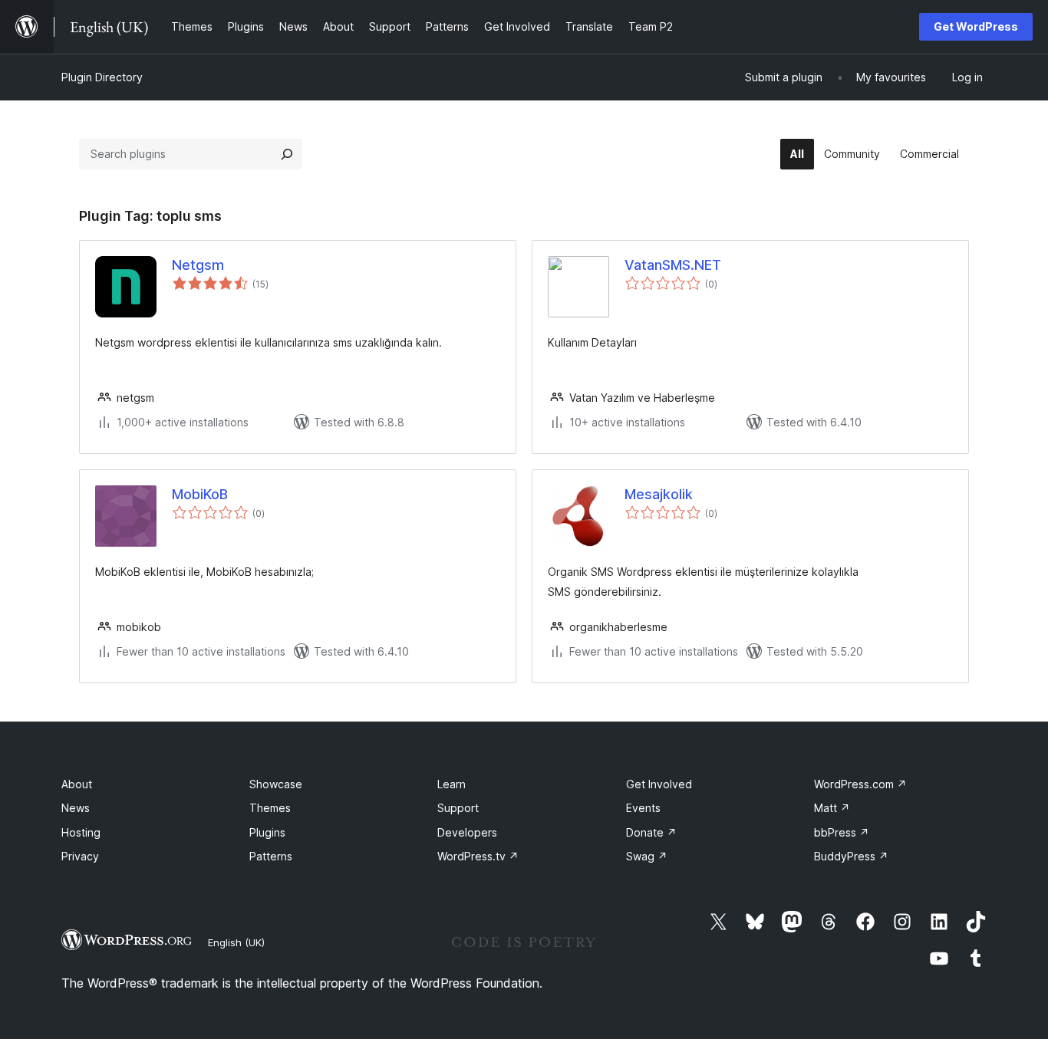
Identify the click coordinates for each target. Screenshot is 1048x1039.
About (76, 784)
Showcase (275, 784)
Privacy (80, 856)
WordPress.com (860, 784)
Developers (467, 832)
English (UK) (236, 942)
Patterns (270, 856)
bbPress (841, 832)
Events (643, 807)
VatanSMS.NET (673, 265)
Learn (451, 784)
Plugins (267, 832)
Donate (651, 832)
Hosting (81, 832)
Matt (832, 807)
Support (458, 807)
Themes (270, 807)
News (75, 807)
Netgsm (198, 265)
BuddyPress (851, 856)
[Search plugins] (287, 154)
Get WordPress (976, 26)
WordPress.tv (478, 856)
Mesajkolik (659, 494)
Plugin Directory (102, 77)
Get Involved (659, 784)
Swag (646, 856)
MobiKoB (200, 494)
